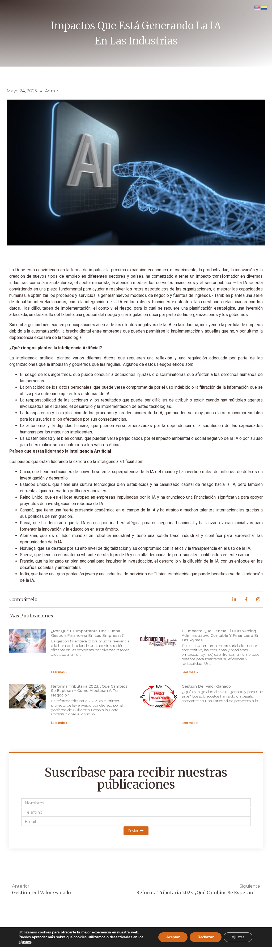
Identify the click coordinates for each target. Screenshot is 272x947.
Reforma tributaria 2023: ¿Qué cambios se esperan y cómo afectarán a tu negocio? (89, 691)
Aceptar (173, 937)
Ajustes (238, 937)
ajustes (25, 942)
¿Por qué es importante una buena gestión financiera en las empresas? (87, 633)
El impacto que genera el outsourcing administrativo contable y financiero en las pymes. (221, 635)
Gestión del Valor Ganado (206, 686)
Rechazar (206, 937)
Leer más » (59, 672)
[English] (257, 7)
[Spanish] (264, 7)
